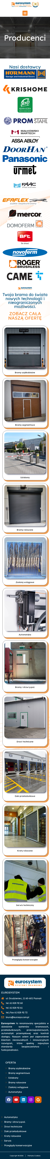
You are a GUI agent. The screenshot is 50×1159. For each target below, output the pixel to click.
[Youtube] (16, 1099)
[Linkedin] (23, 1099)
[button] (25, 13)
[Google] (38, 1099)
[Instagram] (31, 1099)
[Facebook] (8, 1099)
